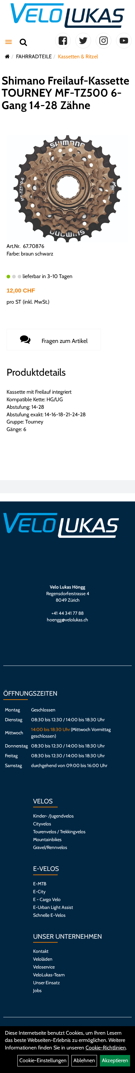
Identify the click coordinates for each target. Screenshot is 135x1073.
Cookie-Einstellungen (43, 1060)
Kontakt (40, 951)
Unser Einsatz (46, 983)
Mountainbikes (47, 839)
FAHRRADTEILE (34, 56)
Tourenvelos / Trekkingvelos (59, 832)
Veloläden (42, 959)
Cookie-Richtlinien (106, 1048)
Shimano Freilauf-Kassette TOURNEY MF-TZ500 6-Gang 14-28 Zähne (65, 93)
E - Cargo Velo (47, 899)
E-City (39, 891)
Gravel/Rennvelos (50, 847)
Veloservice (44, 967)
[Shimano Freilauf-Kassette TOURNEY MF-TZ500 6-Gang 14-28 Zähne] (67, 188)
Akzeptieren (115, 1060)
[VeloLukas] (67, 15)
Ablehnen (84, 1060)
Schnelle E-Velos (49, 915)
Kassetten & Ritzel (78, 56)
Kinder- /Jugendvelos (53, 816)
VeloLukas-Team (49, 975)
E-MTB (39, 884)
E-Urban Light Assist (53, 907)
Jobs (37, 990)
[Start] (7, 56)
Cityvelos (42, 824)
